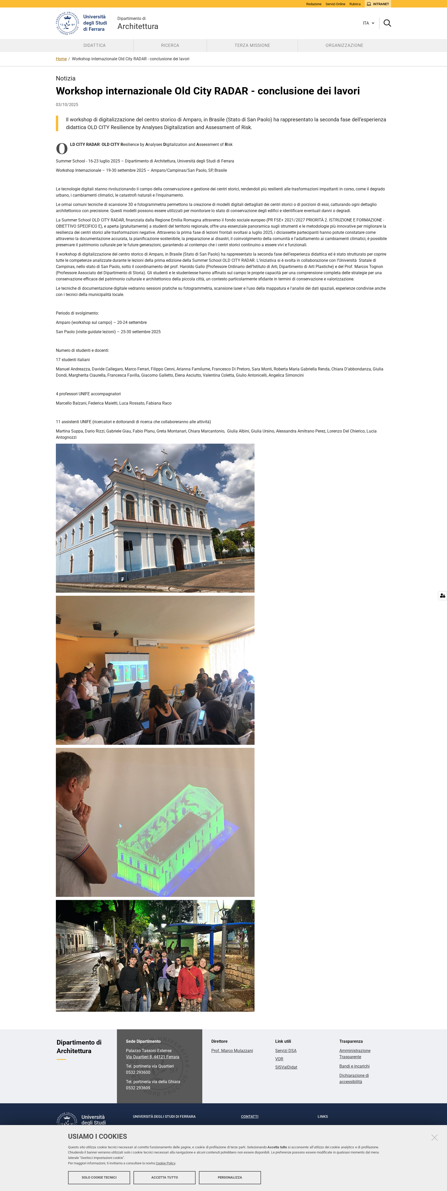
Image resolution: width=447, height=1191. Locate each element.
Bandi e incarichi (354, 1066)
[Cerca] (385, 23)
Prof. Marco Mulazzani (232, 1050)
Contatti (249, 1116)
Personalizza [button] (230, 1177)
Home (61, 58)
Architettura (137, 23)
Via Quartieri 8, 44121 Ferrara (152, 1056)
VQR (279, 1058)
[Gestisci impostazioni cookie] (442, 595)
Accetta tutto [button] (164, 1177)
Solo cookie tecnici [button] (99, 1177)
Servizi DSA (285, 1050)
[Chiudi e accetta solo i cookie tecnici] (434, 1137)
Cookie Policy (165, 1163)
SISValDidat (286, 1067)
